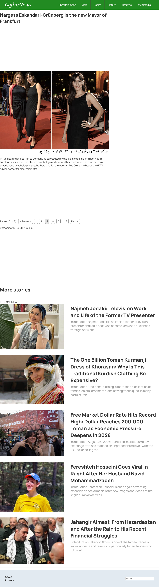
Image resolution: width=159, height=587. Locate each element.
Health (97, 5)
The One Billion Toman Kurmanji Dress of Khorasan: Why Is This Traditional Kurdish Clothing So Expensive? (108, 370)
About (8, 577)
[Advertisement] (54, 48)
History (112, 5)
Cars (84, 5)
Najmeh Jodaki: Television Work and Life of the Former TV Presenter (112, 312)
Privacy (9, 580)
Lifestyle (127, 5)
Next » (74, 221)
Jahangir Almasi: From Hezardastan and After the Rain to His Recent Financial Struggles (113, 529)
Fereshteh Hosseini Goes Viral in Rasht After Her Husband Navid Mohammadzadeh (109, 473)
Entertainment (67, 5)
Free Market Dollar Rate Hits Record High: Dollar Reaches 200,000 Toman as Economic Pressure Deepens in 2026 (113, 425)
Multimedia (144, 5)
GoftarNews (18, 5)
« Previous (26, 221)
